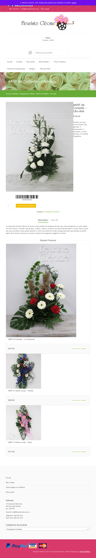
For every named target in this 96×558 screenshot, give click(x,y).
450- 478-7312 (14, 9)
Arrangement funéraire (27, 94)
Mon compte (45, 9)
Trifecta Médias (85, 551)
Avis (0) (54, 219)
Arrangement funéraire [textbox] (47, 529)
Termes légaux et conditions (15, 487)
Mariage (32, 69)
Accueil (9, 62)
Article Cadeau (44, 62)
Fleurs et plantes (60, 62)
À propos (19, 62)
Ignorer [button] (74, 3)
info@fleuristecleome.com (30, 9)
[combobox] (48, 528)
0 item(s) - (48, 39)
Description (43, 219)
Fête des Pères (45, 69)
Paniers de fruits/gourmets (16, 69)
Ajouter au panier (26, 206)
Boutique (15, 94)
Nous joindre (30, 62)
